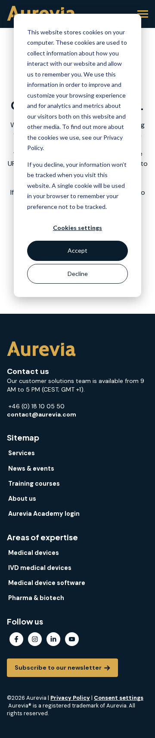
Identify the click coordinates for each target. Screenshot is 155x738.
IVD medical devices (39, 568)
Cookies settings (77, 227)
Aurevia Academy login (44, 514)
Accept (77, 250)
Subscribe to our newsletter (59, 667)
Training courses (34, 483)
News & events (31, 468)
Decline (78, 273)
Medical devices (33, 553)
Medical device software (46, 583)
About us (22, 498)
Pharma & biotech (36, 598)
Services (21, 453)
